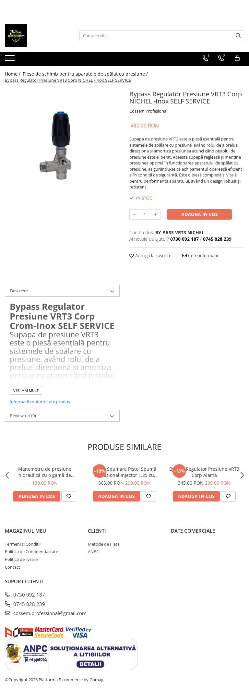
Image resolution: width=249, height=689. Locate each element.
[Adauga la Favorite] (68, 496)
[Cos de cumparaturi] (237, 58)
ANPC (93, 551)
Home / (13, 74)
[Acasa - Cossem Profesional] (37, 35)
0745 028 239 (28, 604)
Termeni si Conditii (23, 544)
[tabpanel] (62, 145)
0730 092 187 (28, 594)
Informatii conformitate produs (40, 402)
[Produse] (10, 60)
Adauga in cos (199, 214)
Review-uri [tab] (23, 415)
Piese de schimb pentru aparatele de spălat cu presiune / (86, 74)
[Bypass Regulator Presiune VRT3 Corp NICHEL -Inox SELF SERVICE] (62, 145)
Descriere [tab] (19, 291)
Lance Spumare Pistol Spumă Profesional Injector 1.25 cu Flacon (124, 472)
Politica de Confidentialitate (31, 551)
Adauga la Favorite (153, 255)
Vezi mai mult (26, 390)
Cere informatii (202, 255)
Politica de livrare (21, 559)
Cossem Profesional (148, 111)
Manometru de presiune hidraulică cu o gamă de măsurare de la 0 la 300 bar (45, 472)
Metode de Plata (104, 544)
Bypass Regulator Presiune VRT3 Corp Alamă (204, 472)
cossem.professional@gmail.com (49, 613)
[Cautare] (238, 35)
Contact (12, 567)
